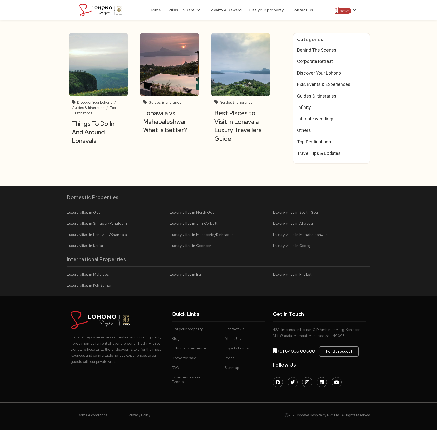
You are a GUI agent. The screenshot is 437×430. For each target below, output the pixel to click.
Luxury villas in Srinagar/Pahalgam (97, 223)
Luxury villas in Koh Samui (89, 285)
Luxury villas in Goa (84, 212)
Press (229, 358)
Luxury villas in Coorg (291, 245)
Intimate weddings (316, 118)
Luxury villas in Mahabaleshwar (300, 234)
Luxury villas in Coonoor (190, 245)
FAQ (175, 367)
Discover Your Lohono (94, 102)
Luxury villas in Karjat (85, 245)
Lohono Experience (189, 348)
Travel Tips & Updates (319, 153)
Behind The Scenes (316, 50)
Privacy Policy (139, 415)
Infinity (304, 107)
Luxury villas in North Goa (192, 212)
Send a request (338, 351)
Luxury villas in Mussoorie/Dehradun (202, 234)
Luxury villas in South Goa (295, 212)
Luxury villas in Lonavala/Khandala (97, 234)
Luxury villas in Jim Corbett (194, 223)
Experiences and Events (187, 379)
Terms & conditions (92, 415)
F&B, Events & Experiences (324, 84)
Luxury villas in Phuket (292, 274)
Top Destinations (314, 141)
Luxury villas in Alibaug (293, 223)
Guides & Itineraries (88, 107)
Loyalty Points (237, 348)
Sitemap (232, 367)
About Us (233, 338)
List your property (187, 329)
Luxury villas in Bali (186, 274)
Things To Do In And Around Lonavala (93, 132)
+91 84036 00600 (298, 351)
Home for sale (184, 358)
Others (304, 130)
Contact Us (234, 329)
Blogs (177, 338)
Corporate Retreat (315, 61)
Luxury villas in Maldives (88, 274)
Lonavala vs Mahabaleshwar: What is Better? (165, 121)
